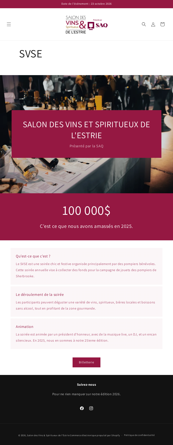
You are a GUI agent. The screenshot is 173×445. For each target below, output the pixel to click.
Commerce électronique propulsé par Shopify (95, 435)
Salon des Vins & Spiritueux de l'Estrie (48, 435)
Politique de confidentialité (139, 435)
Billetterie (86, 362)
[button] (9, 24)
